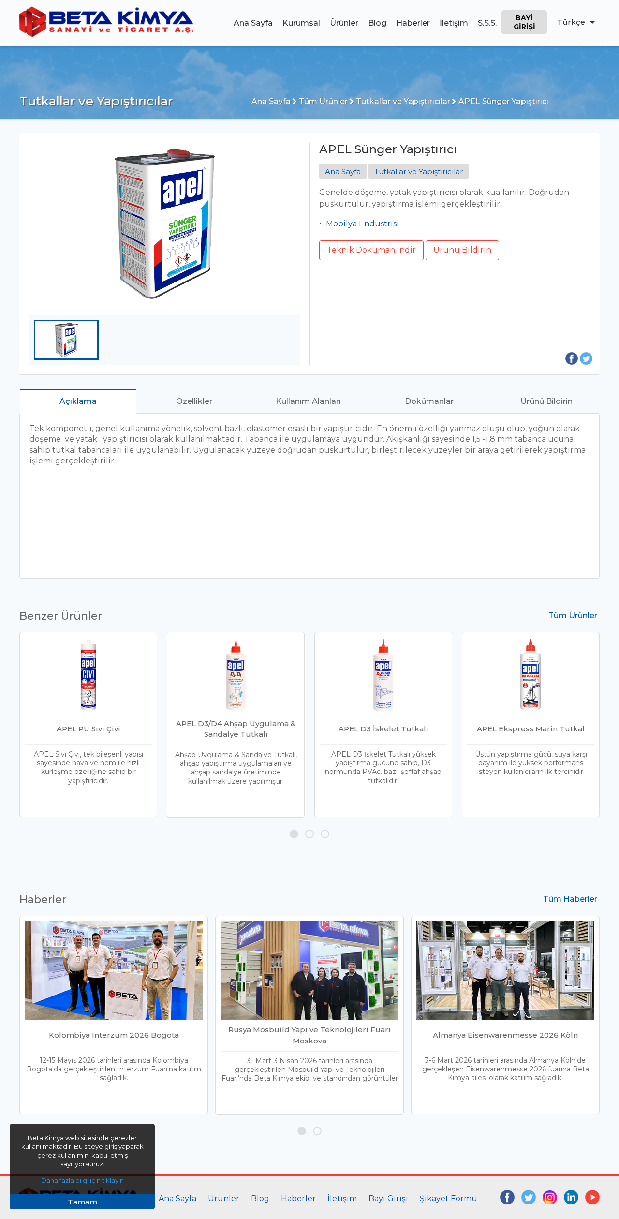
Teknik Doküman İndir (371, 249)
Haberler (413, 23)
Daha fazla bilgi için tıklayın (82, 1180)
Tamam (82, 1201)
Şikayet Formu (448, 1198)
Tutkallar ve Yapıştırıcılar (402, 101)
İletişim (454, 23)
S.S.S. (487, 23)
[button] (294, 834)
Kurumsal (301, 23)
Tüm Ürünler (322, 101)
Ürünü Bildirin (462, 249)
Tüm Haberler (570, 899)
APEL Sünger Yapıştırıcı (502, 101)
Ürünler (344, 23)
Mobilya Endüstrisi (362, 223)
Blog (377, 23)
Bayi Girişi (524, 22)
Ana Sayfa (253, 23)
